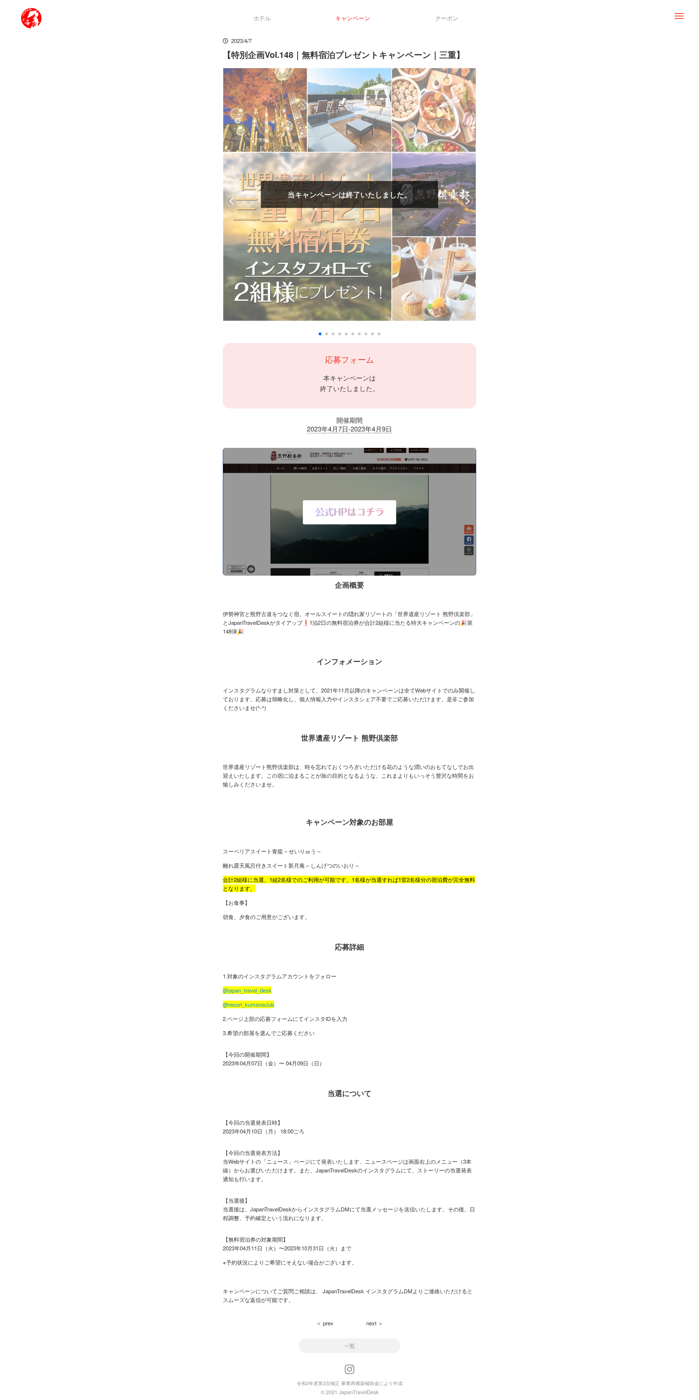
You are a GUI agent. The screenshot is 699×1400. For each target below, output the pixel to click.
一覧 (349, 1345)
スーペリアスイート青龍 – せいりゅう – (271, 851)
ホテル (262, 18)
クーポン (446, 18)
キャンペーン (352, 18)
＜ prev (324, 1323)
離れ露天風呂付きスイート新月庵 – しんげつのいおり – (291, 865)
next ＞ (374, 1323)
